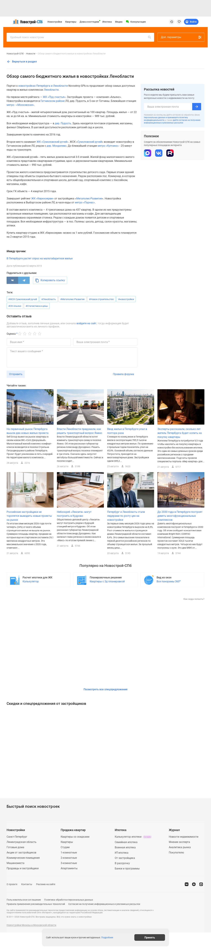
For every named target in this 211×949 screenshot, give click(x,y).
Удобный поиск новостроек (27, 37)
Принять (149, 937)
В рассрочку (122, 863)
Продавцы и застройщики (23, 868)
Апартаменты (69, 868)
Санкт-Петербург (17, 836)
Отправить (15, 374)
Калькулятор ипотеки (133, 836)
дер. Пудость (63, 123)
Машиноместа (15, 863)
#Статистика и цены (37, 306)
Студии (65, 847)
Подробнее (107, 937)
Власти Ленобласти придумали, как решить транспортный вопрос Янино (79, 431)
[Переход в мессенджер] (201, 884)
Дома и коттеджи (89, 21)
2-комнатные (69, 857)
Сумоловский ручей (89, 141)
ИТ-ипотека (121, 852)
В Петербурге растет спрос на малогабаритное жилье (40, 258)
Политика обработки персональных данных (68, 899)
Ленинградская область (21, 842)
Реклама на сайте (45, 884)
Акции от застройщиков (21, 852)
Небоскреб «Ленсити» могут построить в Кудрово (74, 513)
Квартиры (70, 21)
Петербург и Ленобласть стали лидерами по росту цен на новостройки (126, 515)
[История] (172, 22)
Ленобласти (51, 89)
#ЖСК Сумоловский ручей (22, 299)
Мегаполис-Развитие (89, 198)
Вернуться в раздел (24, 61)
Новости (30, 53)
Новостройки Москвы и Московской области (31, 925)
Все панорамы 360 (169, 581)
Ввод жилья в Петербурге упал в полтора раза (127, 431)
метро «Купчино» (108, 145)
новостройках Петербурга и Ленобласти (43, 85)
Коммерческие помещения (23, 857)
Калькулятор (31, 581)
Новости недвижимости (183, 836)
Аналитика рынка (180, 847)
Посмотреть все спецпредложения (105, 689)
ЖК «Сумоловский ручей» (52, 141)
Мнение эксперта (179, 842)
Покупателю (176, 852)
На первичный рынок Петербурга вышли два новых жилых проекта (27, 431)
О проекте (12, 884)
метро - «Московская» (20, 104)
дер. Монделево (56, 145)
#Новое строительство (101, 299)
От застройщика (125, 858)
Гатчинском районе (53, 100)
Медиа (118, 21)
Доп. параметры (171, 37)
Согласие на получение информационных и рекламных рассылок (104, 904)
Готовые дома (15, 847)
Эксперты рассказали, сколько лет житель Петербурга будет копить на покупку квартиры (179, 432)
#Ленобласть (48, 299)
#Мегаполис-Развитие (72, 299)
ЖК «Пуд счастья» (54, 97)
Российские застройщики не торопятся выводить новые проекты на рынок (29, 515)
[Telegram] (24, 280)
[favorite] (179, 22)
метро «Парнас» (85, 202)
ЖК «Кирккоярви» (42, 198)
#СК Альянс (14, 306)
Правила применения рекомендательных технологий (36, 904)
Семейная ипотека (126, 842)
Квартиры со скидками (75, 836)
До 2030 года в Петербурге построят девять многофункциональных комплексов (179, 515)
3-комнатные (69, 863)
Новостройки (54, 21)
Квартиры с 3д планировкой (107, 581)
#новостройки (126, 299)
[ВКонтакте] (12, 280)
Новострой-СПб (15, 53)
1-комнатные (69, 852)
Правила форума (123, 374)
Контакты (26, 884)
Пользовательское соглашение (24, 899)
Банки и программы (127, 868)
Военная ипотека (125, 847)
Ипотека (107, 21)
